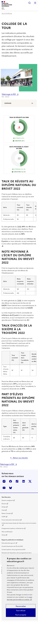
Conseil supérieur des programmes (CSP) (13, 549)
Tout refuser (20, 610)
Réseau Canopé (6, 513)
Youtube (4, 487)
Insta (4, 481)
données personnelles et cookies (18, 600)
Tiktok (17, 481)
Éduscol (4, 504)
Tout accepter (20, 615)
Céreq (3, 535)
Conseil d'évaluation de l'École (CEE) (12, 546)
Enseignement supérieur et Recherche (13, 528)
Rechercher (29, 3)
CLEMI (3, 517)
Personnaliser (21, 606)
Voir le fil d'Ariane (7, 13)
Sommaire (7, 103)
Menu (35, 3)
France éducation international (11, 520)
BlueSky (10, 487)
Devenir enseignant (7, 500)
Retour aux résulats (20, 458)
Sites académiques (7, 532)
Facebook (10, 481)
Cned (3, 510)
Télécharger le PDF (9, 94)
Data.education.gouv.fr (8, 543)
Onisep (4, 507)
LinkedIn (23, 481)
